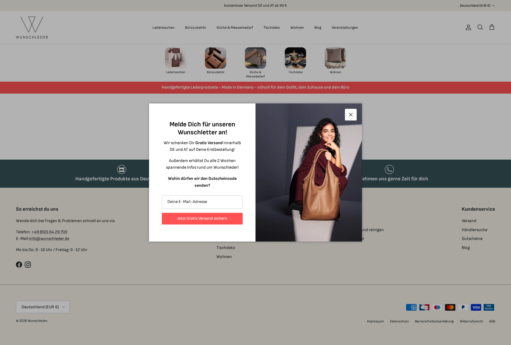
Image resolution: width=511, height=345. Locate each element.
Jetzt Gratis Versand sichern (202, 218)
